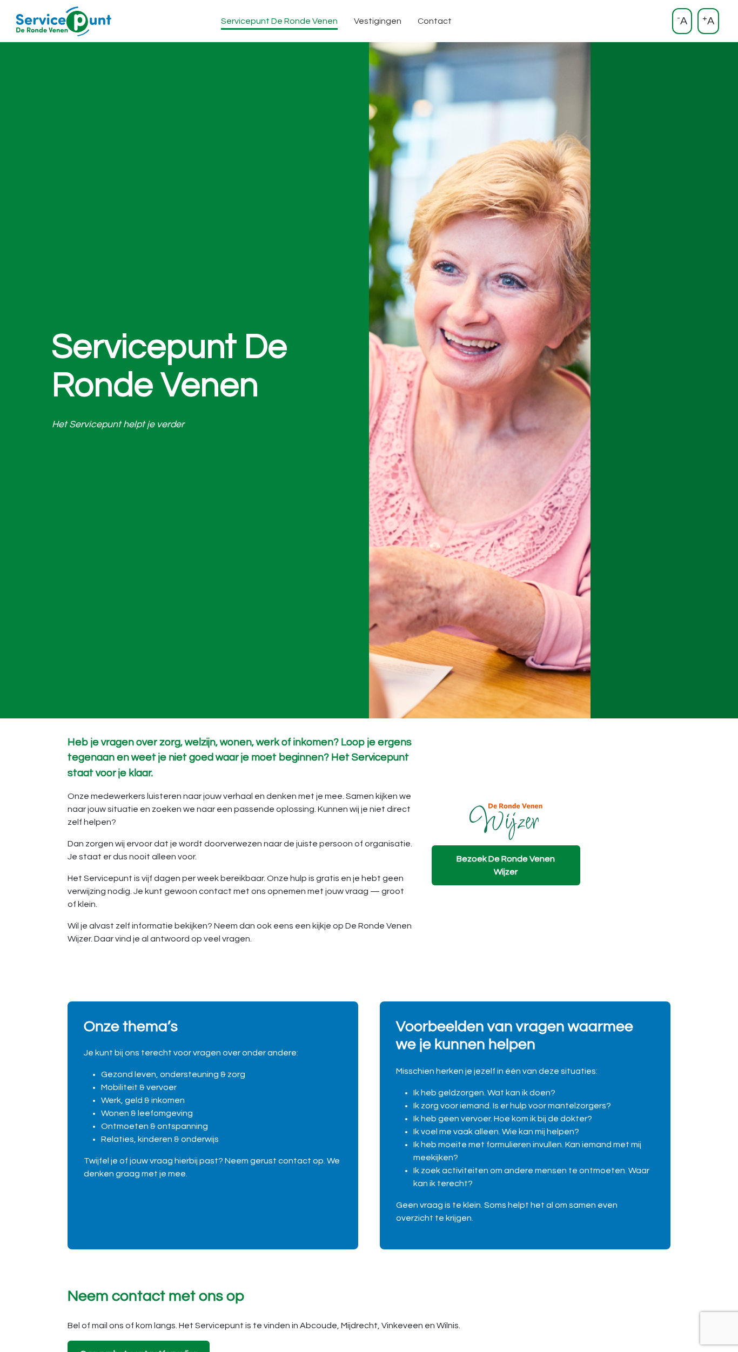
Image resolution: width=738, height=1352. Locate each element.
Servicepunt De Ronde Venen (279, 21)
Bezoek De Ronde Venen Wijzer (506, 865)
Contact (435, 21)
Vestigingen (377, 21)
